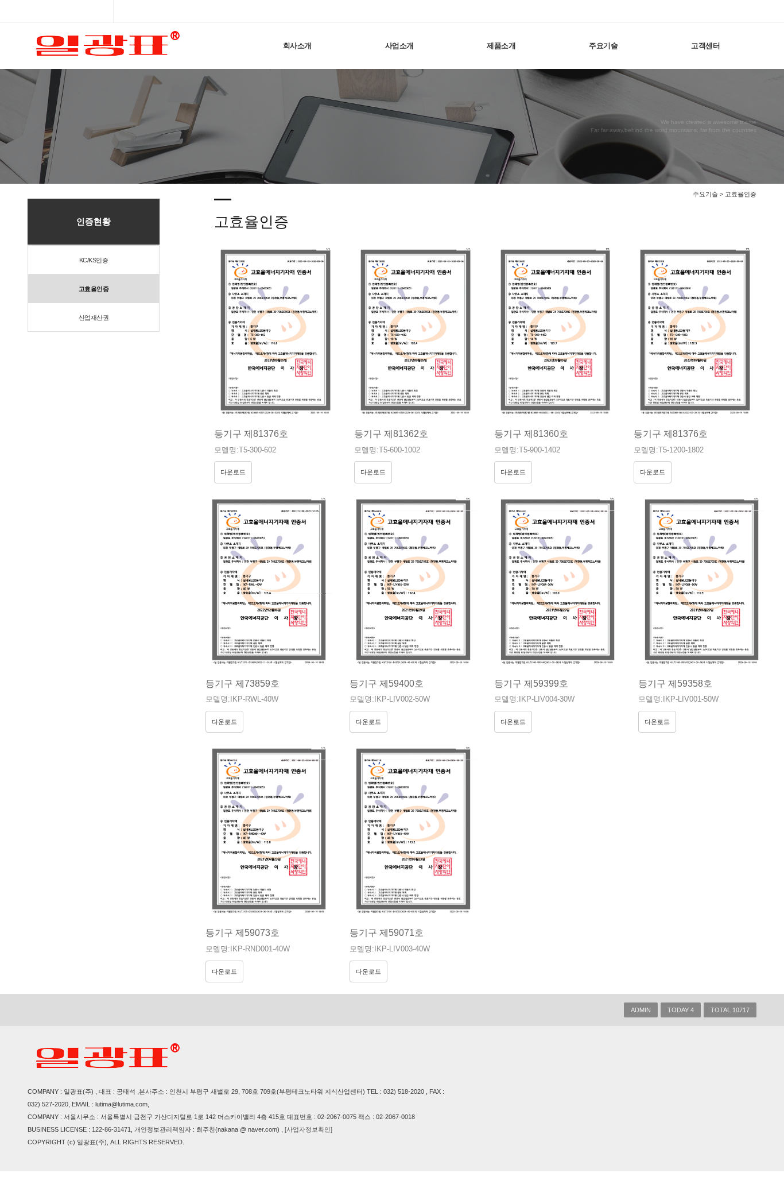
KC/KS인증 (93, 260)
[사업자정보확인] (308, 1129)
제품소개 (501, 45)
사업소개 (399, 45)
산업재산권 (94, 317)
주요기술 (603, 45)
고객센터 (705, 45)
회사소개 (297, 45)
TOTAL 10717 (730, 1010)
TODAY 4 (680, 1010)
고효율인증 (94, 288)
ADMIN (641, 1010)
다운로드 (233, 472)
